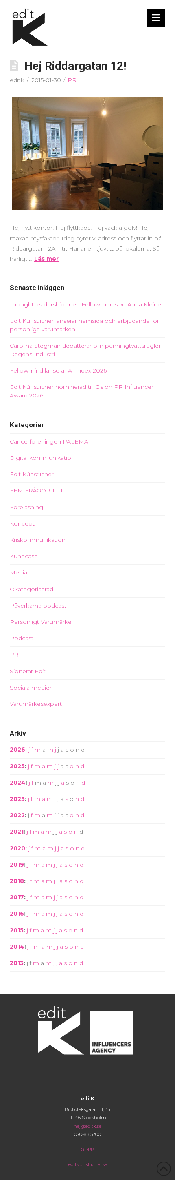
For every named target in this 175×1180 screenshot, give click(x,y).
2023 (17, 799)
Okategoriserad (31, 589)
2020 (17, 848)
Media (18, 572)
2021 (17, 831)
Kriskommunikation (38, 539)
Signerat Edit (28, 671)
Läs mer (46, 258)
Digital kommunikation (42, 457)
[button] (156, 18)
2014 (17, 946)
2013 (17, 963)
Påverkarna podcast (38, 605)
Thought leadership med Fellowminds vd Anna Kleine (85, 304)
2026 (17, 749)
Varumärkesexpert (36, 704)
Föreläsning (26, 507)
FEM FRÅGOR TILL (37, 490)
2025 (17, 766)
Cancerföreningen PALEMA (49, 441)
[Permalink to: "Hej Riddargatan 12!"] (87, 154)
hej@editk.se (87, 1126)
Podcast (21, 638)
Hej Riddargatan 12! (75, 66)
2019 (17, 864)
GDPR (87, 1149)
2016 (17, 913)
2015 (17, 930)
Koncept (22, 523)
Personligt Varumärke (41, 621)
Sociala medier (31, 687)
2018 (17, 881)
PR (72, 80)
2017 (17, 897)
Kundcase (24, 556)
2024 (18, 782)
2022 (17, 815)
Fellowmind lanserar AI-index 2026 (58, 370)
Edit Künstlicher (32, 474)
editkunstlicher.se (87, 1164)
